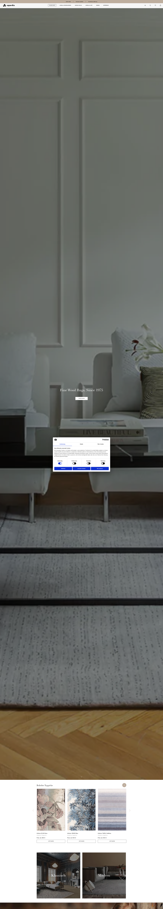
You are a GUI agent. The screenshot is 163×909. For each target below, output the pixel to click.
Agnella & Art (89, 5)
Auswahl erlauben (81, 468)
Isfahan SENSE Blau (72, 833)
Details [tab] (81, 444)
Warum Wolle (78, 5)
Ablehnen (63, 468)
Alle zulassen (100, 468)
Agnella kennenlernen (65, 5)
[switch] (74, 463)
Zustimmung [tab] (62, 444)
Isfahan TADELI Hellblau (104, 833)
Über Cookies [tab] (101, 444)
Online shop (52, 5)
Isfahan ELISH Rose (42, 833)
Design (98, 5)
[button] (33, 810)
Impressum (106, 5)
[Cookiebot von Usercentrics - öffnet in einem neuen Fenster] (103, 440)
